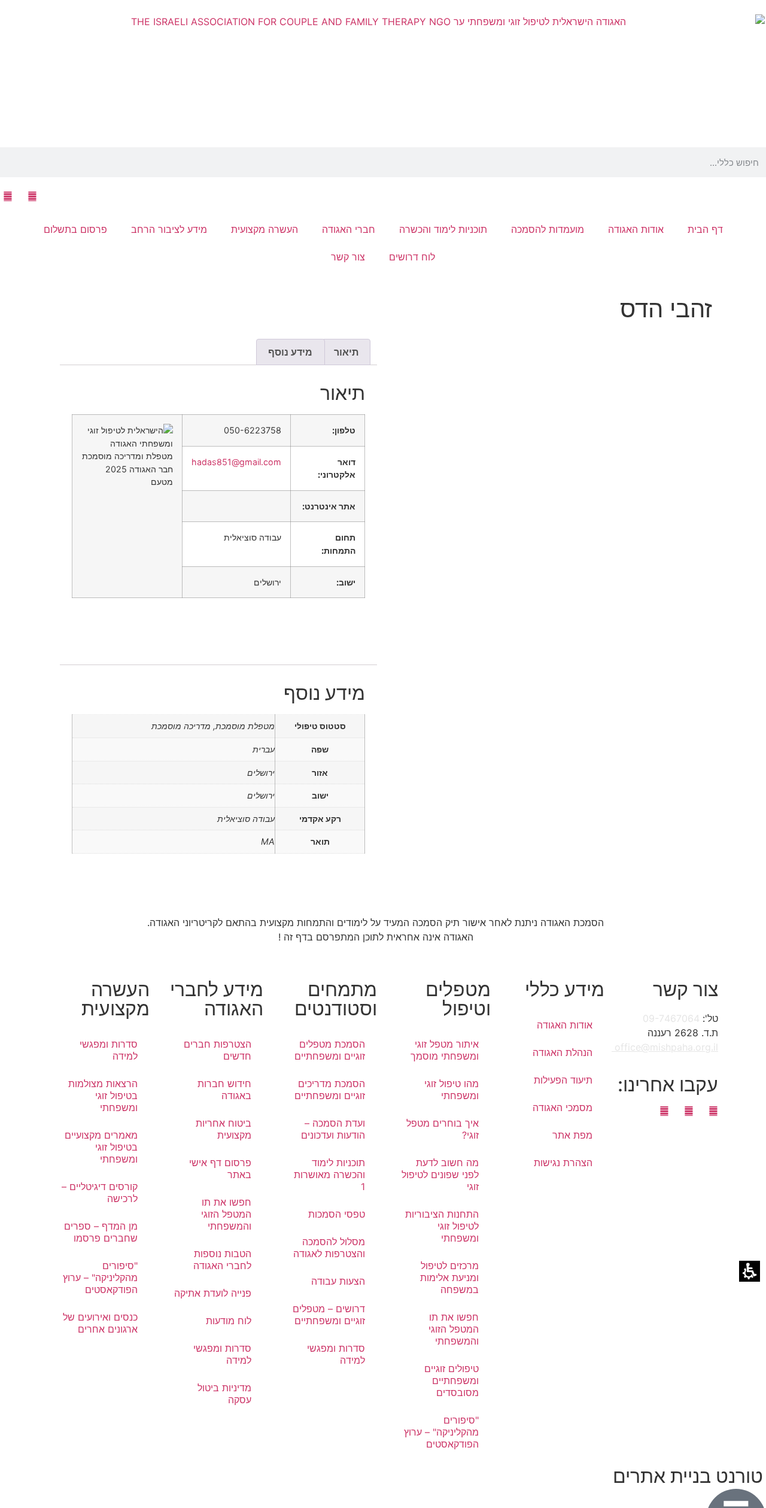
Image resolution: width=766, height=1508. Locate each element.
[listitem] (547, 609)
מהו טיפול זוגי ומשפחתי (451, 1090)
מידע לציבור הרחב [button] (169, 229)
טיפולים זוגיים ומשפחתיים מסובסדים (451, 1380)
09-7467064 (671, 1018)
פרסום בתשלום (75, 229)
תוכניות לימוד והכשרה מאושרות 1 (329, 1175)
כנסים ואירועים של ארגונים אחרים (100, 1323)
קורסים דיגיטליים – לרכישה (100, 1192)
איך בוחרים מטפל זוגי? (442, 1129)
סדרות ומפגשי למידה (336, 1354)
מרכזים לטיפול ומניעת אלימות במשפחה (449, 1277)
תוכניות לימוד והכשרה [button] (443, 229)
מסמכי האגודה (562, 1107)
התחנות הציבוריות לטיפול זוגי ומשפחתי (442, 1226)
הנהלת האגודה (562, 1052)
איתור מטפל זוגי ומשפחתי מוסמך (445, 1050)
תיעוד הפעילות (563, 1080)
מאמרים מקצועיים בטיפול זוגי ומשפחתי (101, 1147)
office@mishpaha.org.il (665, 1047)
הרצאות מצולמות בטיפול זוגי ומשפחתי (103, 1095)
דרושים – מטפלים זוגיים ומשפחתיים (329, 1315)
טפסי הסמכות (336, 1214)
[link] (32, 196)
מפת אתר (572, 1135)
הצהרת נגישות (563, 1163)
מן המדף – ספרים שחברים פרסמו (101, 1232)
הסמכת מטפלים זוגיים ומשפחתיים (329, 1050)
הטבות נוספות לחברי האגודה (222, 1260)
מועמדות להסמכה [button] (547, 229)
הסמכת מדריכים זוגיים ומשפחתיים (329, 1090)
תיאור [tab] (346, 352)
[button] (762, 162)
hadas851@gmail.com (236, 462)
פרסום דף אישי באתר (220, 1169)
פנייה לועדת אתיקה (212, 1293)
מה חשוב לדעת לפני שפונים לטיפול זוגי (440, 1175)
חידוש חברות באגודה (224, 1090)
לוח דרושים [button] (412, 257)
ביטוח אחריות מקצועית (223, 1129)
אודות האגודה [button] (636, 229)
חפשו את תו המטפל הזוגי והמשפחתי (453, 1329)
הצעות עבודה (338, 1281)
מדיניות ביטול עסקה (224, 1394)
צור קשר (348, 257)
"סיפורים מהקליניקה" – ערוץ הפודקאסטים (441, 1432)
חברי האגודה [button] (348, 229)
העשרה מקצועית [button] (264, 229)
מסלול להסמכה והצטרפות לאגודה (329, 1248)
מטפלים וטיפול (458, 999)
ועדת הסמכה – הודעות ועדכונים (333, 1129)
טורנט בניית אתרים (688, 1476)
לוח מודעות (228, 1321)
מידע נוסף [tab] (290, 352)
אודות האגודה (564, 1025)
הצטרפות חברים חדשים (217, 1050)
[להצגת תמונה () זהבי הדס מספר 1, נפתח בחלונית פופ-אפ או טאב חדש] (630, 415)
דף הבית (705, 229)
